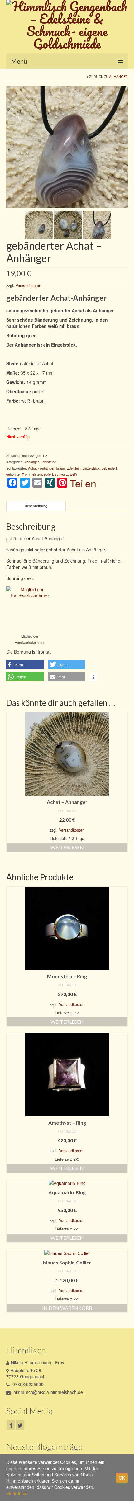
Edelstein (73, 467)
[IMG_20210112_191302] (97, 224)
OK (122, 1478)
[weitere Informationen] (93, 677)
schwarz (61, 474)
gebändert (109, 467)
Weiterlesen (67, 847)
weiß (73, 474)
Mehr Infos (16, 1493)
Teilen (83, 483)
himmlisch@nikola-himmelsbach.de (47, 1392)
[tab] (36, 506)
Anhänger (118, 76)
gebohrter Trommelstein (24, 474)
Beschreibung (36, 505)
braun (60, 467)
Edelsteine (48, 461)
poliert (48, 474)
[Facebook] (11, 1425)
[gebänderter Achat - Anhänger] (67, 146)
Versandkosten (28, 285)
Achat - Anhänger (41, 467)
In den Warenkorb (67, 1308)
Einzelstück (91, 467)
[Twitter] (20, 1425)
